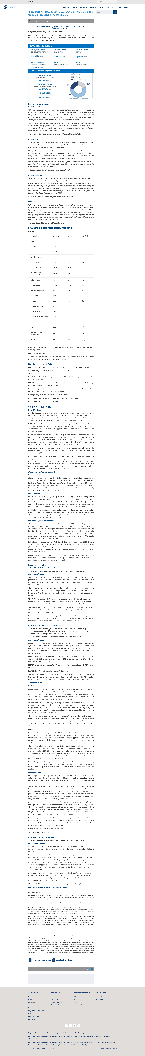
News (119, 7)
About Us (66, 7)
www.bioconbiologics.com (39, 929)
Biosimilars (55, 999)
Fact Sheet (32, 1008)
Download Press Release (41, 960)
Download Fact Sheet (64, 960)
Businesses (83, 7)
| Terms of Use (51, 1048)
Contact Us (100, 999)
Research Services (57, 1005)
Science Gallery (79, 1005)
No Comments (89, 21)
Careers (101, 7)
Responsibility (110, 7)
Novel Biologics (56, 1002)
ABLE (75, 996)
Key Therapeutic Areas (36, 1011)
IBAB (75, 1002)
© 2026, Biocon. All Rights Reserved (109, 1048)
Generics (54, 996)
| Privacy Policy (38, 1048)
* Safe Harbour (31, 1048)
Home (30, 996)
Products (74, 7)
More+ (126, 7)
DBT (75, 999)
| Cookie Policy (44, 1048)
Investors (93, 7)
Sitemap (99, 996)
